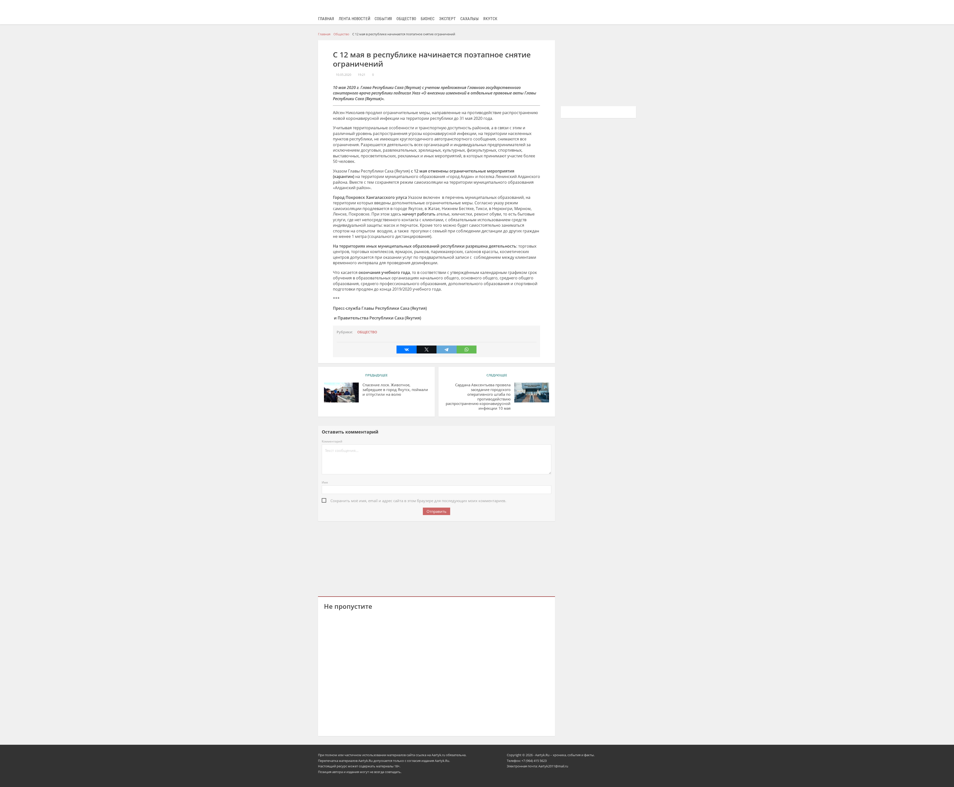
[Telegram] (446, 349)
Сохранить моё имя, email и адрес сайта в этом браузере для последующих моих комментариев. (418, 500)
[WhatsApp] (467, 349)
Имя (325, 482)
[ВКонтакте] (406, 349)
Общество (406, 18)
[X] (427, 349)
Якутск (490, 18)
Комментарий (332, 441)
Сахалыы (469, 18)
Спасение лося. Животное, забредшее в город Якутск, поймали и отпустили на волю (395, 390)
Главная (326, 18)
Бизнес (428, 18)
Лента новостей (354, 18)
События (383, 18)
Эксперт (447, 18)
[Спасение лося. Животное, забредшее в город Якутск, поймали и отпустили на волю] (341, 392)
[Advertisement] (436, 558)
